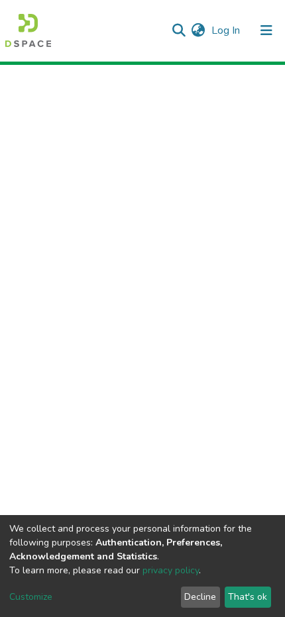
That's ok (247, 597)
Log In (227, 30)
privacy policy (170, 570)
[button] (198, 30)
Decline (200, 597)
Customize (30, 597)
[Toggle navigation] (266, 30)
